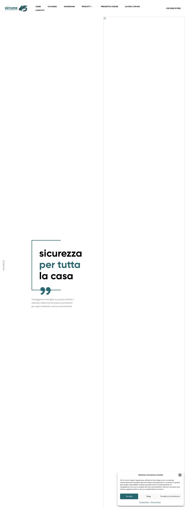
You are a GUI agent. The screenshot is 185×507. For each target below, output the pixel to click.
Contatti (40, 10)
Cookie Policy (144, 502)
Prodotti (86, 6)
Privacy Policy (156, 502)
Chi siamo (52, 6)
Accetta (129, 496)
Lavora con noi (132, 6)
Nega (148, 496)
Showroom (69, 6)
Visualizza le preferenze (170, 496)
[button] (180, 475)
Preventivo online (109, 6)
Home (38, 6)
